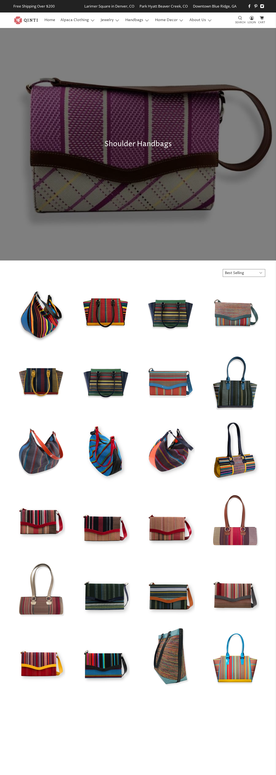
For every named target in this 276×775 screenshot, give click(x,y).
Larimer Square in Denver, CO (109, 6)
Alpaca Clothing (74, 20)
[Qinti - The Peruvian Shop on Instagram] (262, 6)
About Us (197, 20)
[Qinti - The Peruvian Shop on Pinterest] (256, 6)
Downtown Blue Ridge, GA (215, 6)
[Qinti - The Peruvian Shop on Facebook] (249, 6)
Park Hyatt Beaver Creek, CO (164, 6)
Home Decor (166, 20)
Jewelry (107, 20)
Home (49, 20)
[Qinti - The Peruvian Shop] (26, 20)
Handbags (134, 20)
